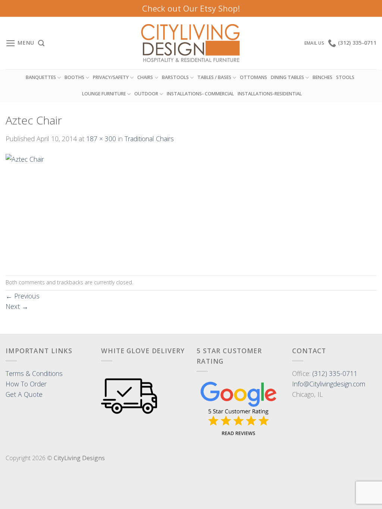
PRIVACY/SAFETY (111, 77)
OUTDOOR (146, 94)
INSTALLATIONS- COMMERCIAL (200, 94)
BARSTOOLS (175, 77)
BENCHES (322, 77)
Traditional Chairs (149, 138)
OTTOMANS (253, 77)
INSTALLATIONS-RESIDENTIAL (270, 94)
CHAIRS (145, 77)
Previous (23, 295)
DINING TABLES (287, 77)
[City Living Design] (191, 43)
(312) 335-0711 (334, 373)
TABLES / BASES (214, 77)
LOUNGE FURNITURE (104, 94)
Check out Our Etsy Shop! (191, 8)
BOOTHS (74, 77)
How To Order (26, 383)
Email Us (314, 43)
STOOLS (345, 77)
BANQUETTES (41, 77)
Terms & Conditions (34, 373)
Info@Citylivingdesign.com (328, 383)
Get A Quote (24, 394)
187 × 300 (101, 138)
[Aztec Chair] (40, 208)
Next (17, 306)
